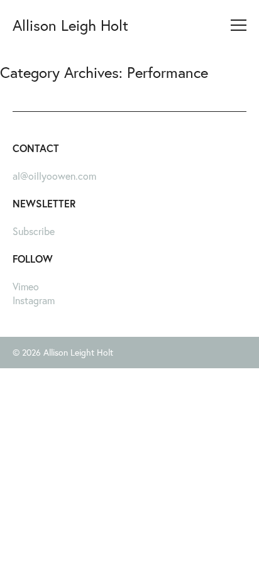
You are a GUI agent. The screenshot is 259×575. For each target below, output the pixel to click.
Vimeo (26, 286)
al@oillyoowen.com (54, 175)
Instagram (34, 300)
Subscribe (34, 231)
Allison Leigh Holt (70, 25)
